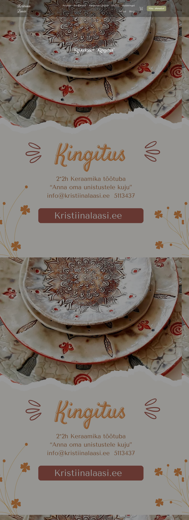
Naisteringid (128, 5)
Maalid (115, 5)
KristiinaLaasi (24, 8)
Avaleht (67, 5)
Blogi (132, 11)
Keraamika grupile (99, 5)
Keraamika (80, 5)
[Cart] (143, 8)
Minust (122, 11)
